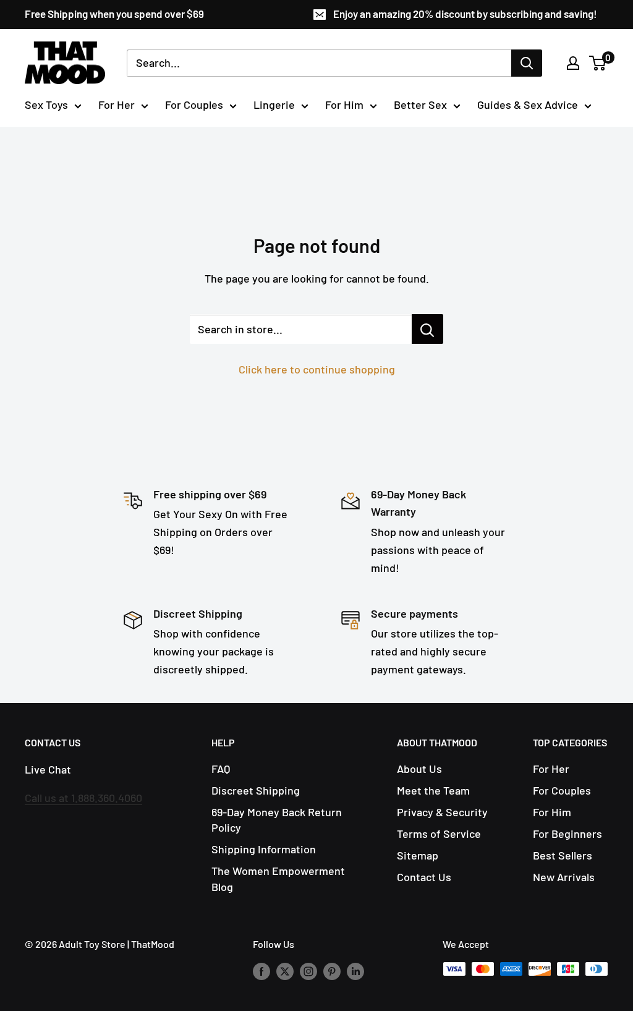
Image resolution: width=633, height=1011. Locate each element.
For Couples (194, 104)
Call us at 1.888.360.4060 (83, 797)
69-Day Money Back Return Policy (276, 819)
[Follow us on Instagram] (308, 971)
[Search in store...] (427, 329)
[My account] (573, 63)
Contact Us (424, 877)
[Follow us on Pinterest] (332, 971)
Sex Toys (46, 104)
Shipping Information (263, 849)
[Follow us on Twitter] (285, 971)
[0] (598, 63)
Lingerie (274, 104)
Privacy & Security (442, 812)
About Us (419, 768)
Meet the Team (433, 790)
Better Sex (420, 104)
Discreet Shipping (255, 790)
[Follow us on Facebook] (261, 971)
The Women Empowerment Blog (278, 878)
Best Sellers (562, 855)
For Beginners (567, 833)
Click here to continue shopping (317, 369)
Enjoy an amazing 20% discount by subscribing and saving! (465, 13)
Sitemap (417, 855)
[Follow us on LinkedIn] (355, 971)
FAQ (220, 768)
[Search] (526, 63)
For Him (344, 104)
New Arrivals (564, 877)
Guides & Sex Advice (527, 104)
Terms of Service (439, 833)
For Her (116, 104)
